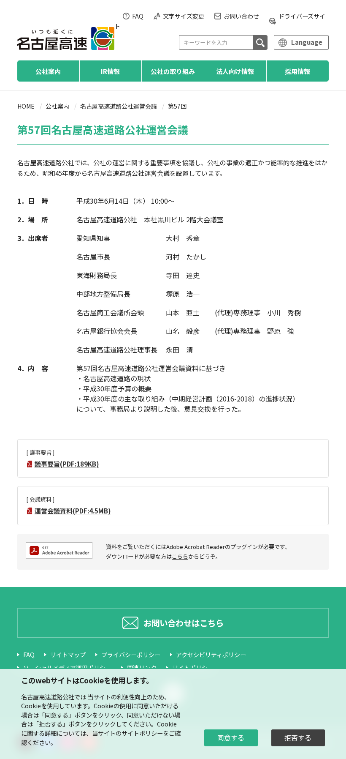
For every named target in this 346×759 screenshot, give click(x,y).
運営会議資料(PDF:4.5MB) (73, 510)
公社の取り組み (173, 71)
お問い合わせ (241, 16)
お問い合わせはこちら (183, 623)
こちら (180, 556)
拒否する (297, 738)
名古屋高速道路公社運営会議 (118, 106)
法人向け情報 (235, 71)
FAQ (137, 16)
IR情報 (110, 71)
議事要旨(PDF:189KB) (67, 463)
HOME (26, 106)
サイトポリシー (142, 733)
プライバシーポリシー (130, 654)
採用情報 (297, 71)
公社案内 (48, 71)
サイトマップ (68, 654)
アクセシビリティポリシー (211, 654)
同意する (230, 738)
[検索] (260, 42)
